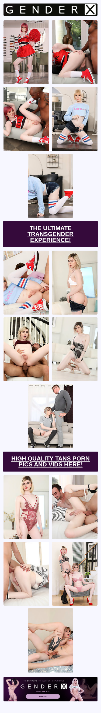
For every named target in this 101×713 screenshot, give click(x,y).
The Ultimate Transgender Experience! (50, 234)
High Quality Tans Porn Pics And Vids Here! (50, 461)
